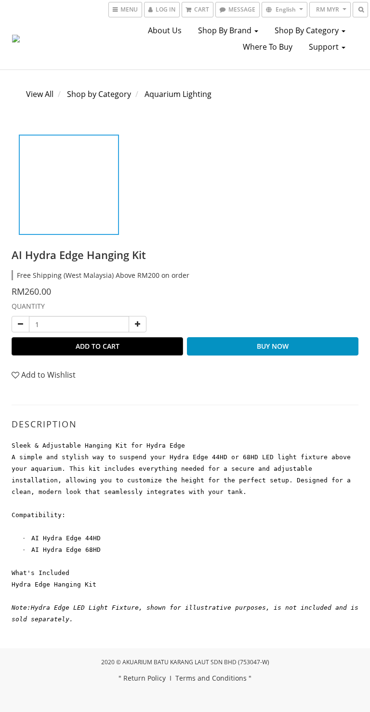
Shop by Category (308, 30)
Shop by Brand (225, 30)
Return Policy (144, 678)
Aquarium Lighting (178, 94)
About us (165, 30)
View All (39, 94)
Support (325, 46)
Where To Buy (267, 46)
